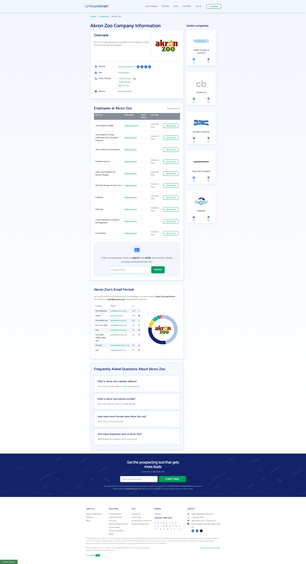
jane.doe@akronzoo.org (120, 345)
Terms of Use (173, 486)
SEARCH (158, 269)
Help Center (136, 517)
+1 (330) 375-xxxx (124, 78)
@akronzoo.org (131, 137)
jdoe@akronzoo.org (118, 320)
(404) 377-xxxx (123, 85)
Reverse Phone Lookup (118, 524)
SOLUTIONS (151, 6)
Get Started (214, 6)
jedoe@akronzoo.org (119, 334)
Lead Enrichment (115, 517)
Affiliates (89, 517)
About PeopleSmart (94, 514)
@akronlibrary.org (131, 125)
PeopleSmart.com (132, 489)
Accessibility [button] (90, 555)
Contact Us (136, 514)
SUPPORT (187, 6)
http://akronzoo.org (125, 66)
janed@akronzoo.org (119, 325)
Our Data (112, 520)
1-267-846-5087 (197, 517)
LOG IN (199, 6)
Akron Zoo (125, 296)
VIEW (171, 126)
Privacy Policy (185, 486)
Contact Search (115, 514)
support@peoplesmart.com (202, 514)
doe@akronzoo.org (118, 350)
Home (93, 16)
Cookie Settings (9, 562)
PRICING (165, 6)
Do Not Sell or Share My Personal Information (141, 522)
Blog (88, 520)
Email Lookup (114, 527)
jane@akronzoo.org (118, 330)
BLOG (176, 6)
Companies (104, 16)
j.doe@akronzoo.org (118, 311)
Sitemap (157, 514)
